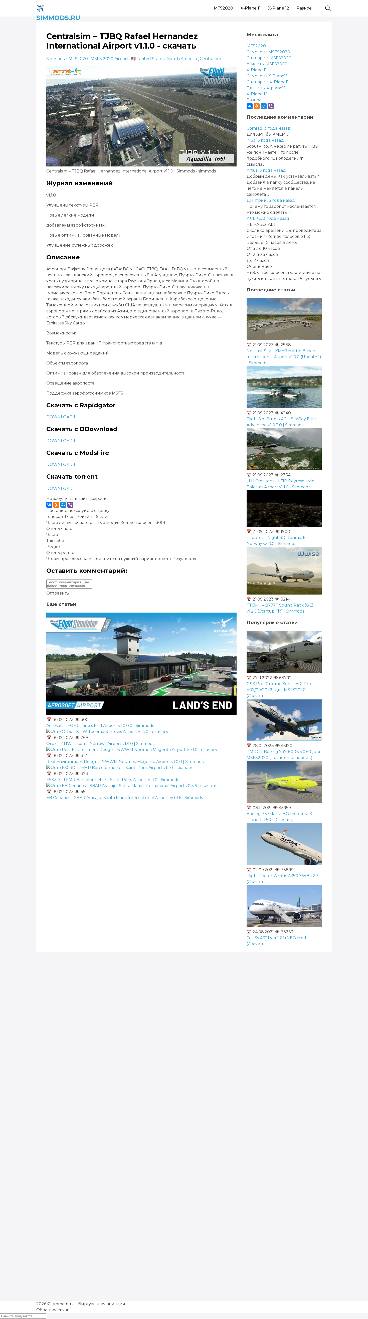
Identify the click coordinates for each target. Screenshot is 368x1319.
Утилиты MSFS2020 (267, 64)
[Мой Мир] (63, 505)
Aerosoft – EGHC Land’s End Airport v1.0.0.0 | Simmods (100, 725)
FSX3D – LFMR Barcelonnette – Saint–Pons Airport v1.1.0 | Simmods (112, 779)
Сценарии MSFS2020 (269, 58)
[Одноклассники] (56, 505)
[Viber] (70, 505)
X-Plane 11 (251, 8)
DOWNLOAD (59, 488)
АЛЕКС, (268, 218)
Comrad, (269, 128)
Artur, (266, 170)
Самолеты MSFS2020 (268, 52)
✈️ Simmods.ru (58, 7)
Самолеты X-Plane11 (267, 76)
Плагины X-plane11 (266, 88)
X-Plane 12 (278, 8)
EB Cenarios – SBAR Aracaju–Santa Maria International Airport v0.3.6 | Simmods (124, 797)
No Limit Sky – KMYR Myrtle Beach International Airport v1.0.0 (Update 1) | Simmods (284, 356)
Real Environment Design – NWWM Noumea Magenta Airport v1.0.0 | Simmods (125, 761)
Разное (304, 8)
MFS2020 (223, 8)
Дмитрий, (271, 200)
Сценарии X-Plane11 (268, 82)
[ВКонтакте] (49, 505)
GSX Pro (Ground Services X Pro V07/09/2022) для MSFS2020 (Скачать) (279, 689)
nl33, (265, 140)
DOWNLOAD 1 (60, 417)
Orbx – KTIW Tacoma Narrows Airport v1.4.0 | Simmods (100, 743)
